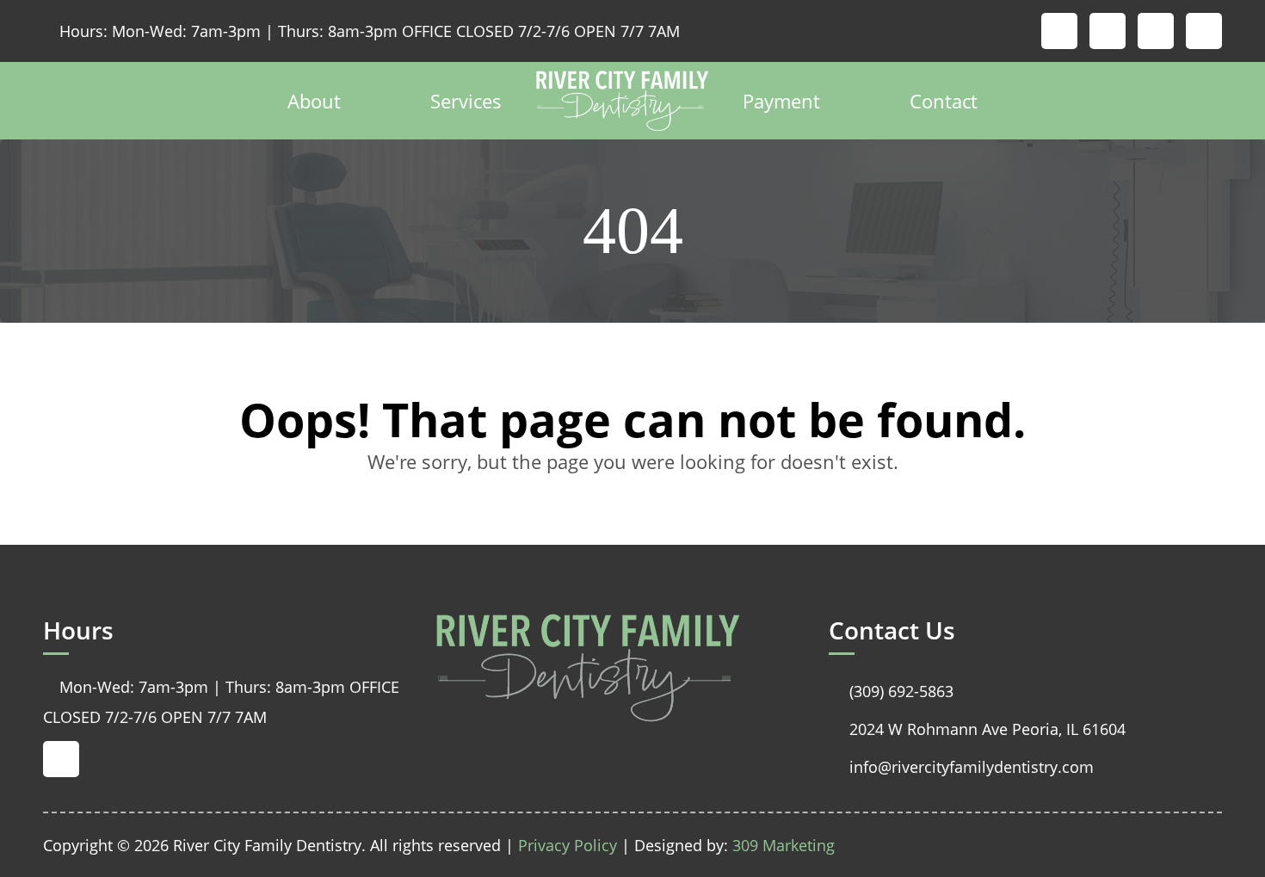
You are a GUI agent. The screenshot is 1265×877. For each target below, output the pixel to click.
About (314, 101)
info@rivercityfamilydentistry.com (961, 767)
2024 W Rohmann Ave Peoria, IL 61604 (977, 729)
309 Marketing (783, 845)
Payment (781, 101)
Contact (944, 101)
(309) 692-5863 (891, 691)
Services (466, 101)
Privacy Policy (567, 845)
